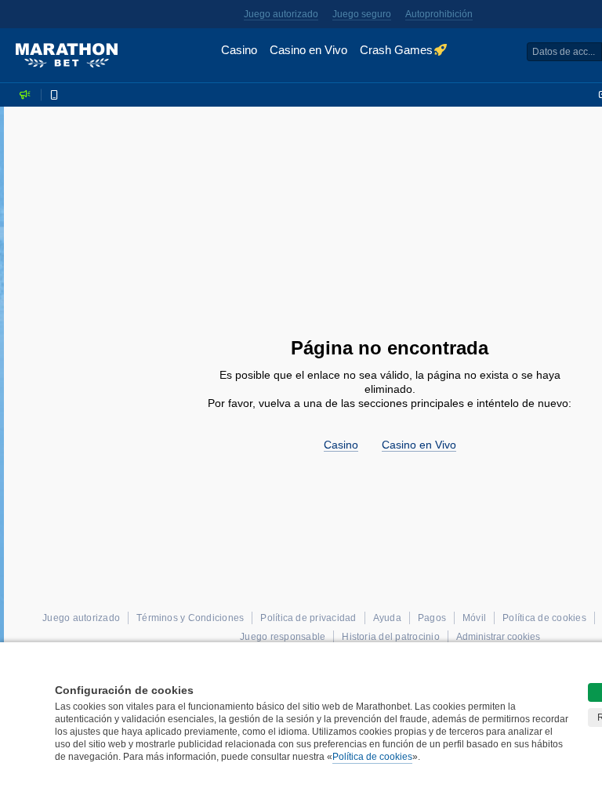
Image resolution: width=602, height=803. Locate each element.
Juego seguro (361, 14)
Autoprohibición (439, 14)
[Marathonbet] (67, 55)
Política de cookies (372, 756)
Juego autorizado (281, 14)
